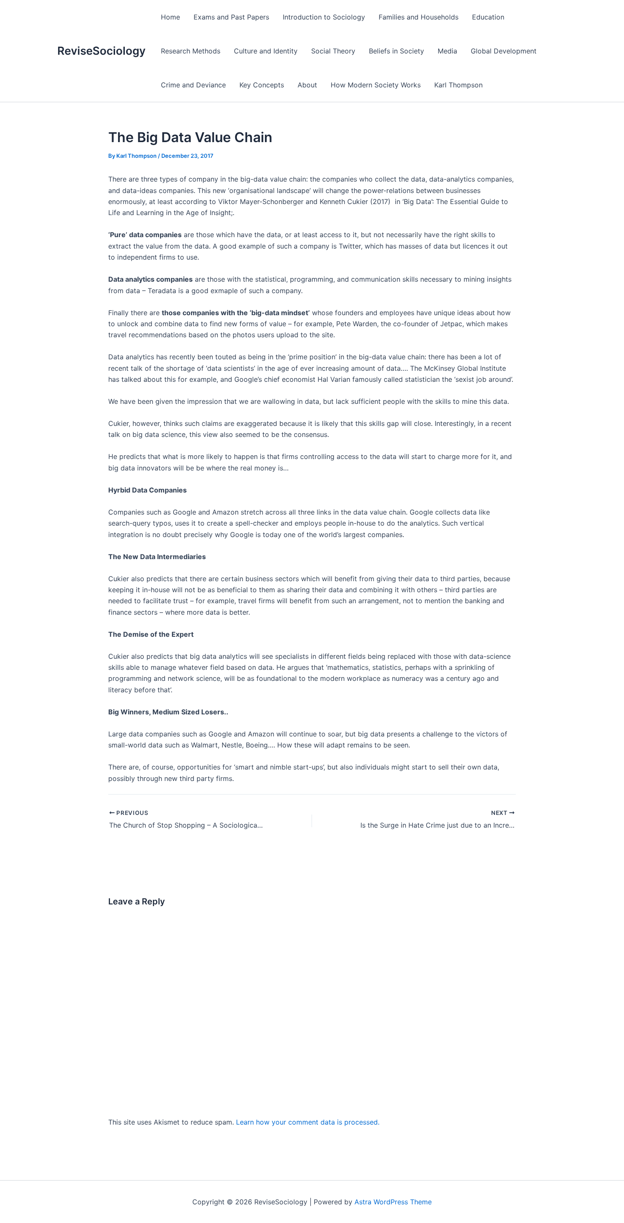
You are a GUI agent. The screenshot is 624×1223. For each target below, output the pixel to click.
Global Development (504, 51)
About (307, 85)
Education (488, 17)
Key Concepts (261, 85)
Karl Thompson (458, 85)
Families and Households (418, 17)
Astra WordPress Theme (393, 1202)
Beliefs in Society (396, 51)
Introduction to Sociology (324, 17)
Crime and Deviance (193, 85)
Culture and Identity (266, 51)
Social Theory (333, 51)
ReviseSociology (101, 50)
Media (447, 51)
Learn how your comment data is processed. (307, 1122)
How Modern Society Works (376, 85)
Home (170, 17)
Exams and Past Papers (231, 17)
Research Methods (190, 51)
